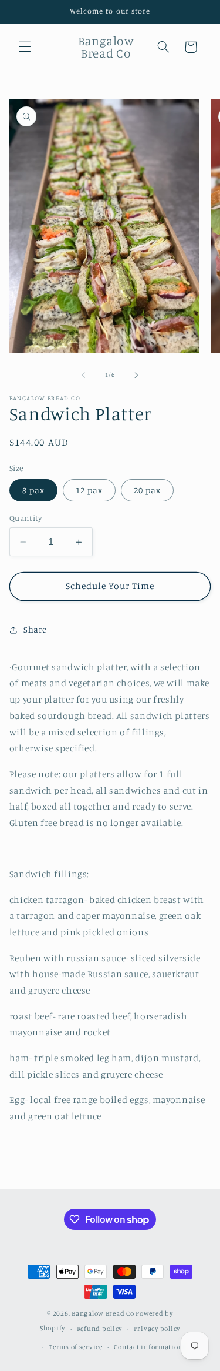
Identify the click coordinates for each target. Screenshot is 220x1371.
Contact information (148, 1347)
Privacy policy (157, 1329)
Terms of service (76, 1347)
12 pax (89, 490)
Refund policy (100, 1329)
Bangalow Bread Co (103, 1313)
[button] (24, 47)
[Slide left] (83, 375)
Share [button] (35, 629)
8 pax (33, 490)
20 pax (147, 490)
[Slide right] (137, 375)
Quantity (25, 518)
